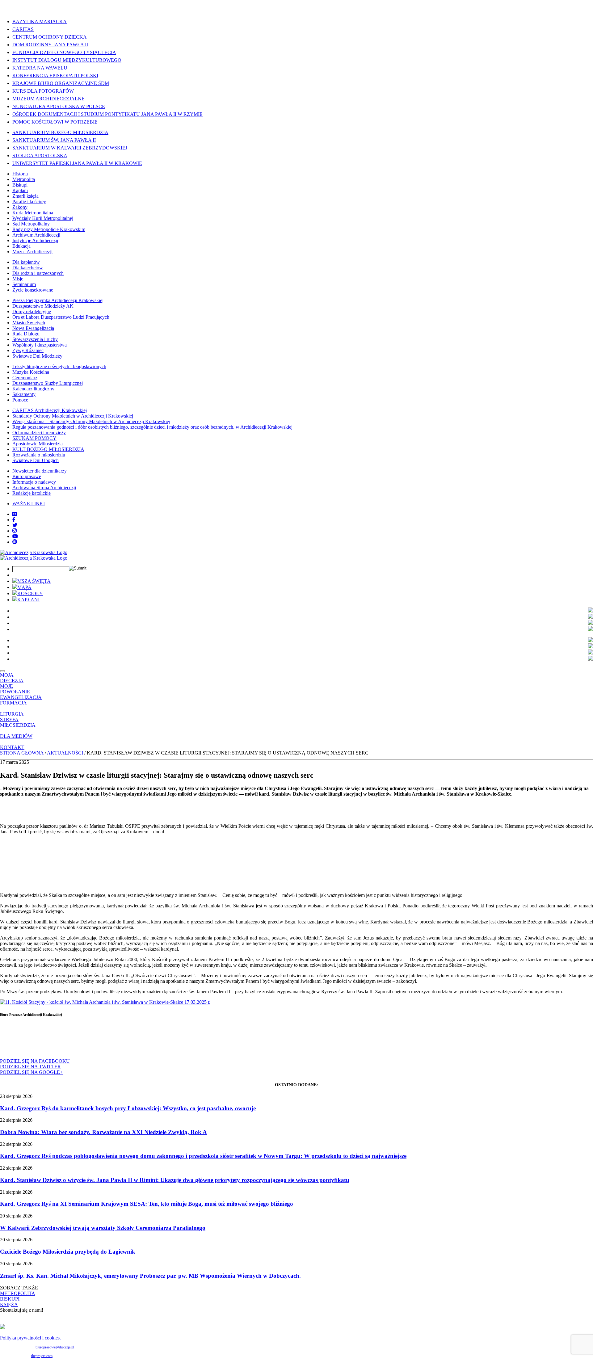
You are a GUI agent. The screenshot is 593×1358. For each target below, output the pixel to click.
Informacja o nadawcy (34, 482)
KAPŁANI (28, 599)
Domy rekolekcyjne (31, 311)
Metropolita (23, 179)
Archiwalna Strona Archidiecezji (44, 487)
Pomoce (20, 399)
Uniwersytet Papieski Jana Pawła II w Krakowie (77, 163)
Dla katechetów (27, 267)
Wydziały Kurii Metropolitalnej (42, 218)
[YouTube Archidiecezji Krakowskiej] (15, 536)
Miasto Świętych (28, 322)
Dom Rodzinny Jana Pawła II (50, 44)
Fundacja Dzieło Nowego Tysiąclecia (64, 52)
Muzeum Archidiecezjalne (48, 98)
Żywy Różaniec (28, 350)
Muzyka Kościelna (30, 372)
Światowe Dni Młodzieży (37, 356)
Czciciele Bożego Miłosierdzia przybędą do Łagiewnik (67, 1251)
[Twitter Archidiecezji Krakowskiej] (14, 525)
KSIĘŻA (9, 1304)
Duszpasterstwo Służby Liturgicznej (47, 383)
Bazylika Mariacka (39, 21)
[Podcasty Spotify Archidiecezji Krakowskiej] (14, 541)
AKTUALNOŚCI (65, 752)
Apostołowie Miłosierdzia (37, 443)
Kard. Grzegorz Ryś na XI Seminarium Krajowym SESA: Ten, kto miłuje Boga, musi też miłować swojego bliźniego (146, 1203)
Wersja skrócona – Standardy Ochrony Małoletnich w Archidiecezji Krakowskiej (91, 421)
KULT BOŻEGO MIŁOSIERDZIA (48, 449)
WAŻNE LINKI (28, 503)
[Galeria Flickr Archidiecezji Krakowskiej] (14, 514)
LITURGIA (12, 714)
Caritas (23, 29)
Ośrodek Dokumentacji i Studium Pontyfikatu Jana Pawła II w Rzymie (107, 114)
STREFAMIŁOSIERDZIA (18, 722)
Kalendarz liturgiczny (33, 388)
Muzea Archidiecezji (32, 251)
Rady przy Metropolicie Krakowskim (48, 229)
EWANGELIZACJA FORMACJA (21, 700)
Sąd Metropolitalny (31, 223)
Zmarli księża (25, 196)
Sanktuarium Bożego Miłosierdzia (60, 132)
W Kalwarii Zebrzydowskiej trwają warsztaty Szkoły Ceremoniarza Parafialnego (102, 1228)
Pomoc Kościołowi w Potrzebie (55, 121)
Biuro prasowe (26, 476)
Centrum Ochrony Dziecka (49, 37)
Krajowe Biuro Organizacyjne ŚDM (60, 83)
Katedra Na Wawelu (39, 67)
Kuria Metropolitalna (32, 212)
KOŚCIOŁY (30, 593)
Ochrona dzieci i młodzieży (39, 432)
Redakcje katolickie (31, 493)
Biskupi (19, 184)
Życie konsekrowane (32, 289)
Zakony (19, 207)
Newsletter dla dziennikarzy (39, 470)
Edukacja (21, 246)
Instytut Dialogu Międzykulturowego (66, 60)
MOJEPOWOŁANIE (15, 688)
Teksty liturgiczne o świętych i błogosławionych (59, 366)
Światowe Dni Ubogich (35, 460)
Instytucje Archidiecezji (35, 240)
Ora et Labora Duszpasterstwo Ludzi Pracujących (60, 317)
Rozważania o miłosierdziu (38, 454)
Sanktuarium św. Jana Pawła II (54, 140)
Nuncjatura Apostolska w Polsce (58, 106)
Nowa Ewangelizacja (33, 328)
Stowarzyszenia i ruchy (35, 339)
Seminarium (24, 284)
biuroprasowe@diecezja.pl (55, 1347)
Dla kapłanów (26, 262)
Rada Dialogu (26, 333)
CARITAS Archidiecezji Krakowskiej (49, 410)
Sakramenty (24, 394)
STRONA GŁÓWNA (22, 752)
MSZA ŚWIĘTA (34, 581)
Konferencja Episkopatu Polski (55, 75)
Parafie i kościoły (29, 201)
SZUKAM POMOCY (34, 438)
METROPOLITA (17, 1293)
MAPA (24, 587)
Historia (20, 173)
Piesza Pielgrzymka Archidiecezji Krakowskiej (57, 300)
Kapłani (20, 190)
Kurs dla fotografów (43, 91)
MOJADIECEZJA (11, 677)
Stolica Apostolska (39, 155)
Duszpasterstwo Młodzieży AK (43, 306)
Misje (17, 278)
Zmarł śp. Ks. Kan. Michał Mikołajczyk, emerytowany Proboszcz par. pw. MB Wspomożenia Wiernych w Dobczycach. (150, 1275)
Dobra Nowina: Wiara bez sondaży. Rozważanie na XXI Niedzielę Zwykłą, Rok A (103, 1132)
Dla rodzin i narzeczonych (38, 273)
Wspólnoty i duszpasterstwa (39, 344)
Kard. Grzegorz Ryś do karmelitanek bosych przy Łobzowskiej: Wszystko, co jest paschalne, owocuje (128, 1108)
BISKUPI (9, 1298)
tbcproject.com (42, 1356)
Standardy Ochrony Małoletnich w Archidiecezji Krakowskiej (72, 415)
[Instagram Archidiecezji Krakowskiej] (14, 530)
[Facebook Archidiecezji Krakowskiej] (13, 519)
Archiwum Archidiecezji (36, 235)
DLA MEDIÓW (16, 736)
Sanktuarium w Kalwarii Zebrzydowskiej (69, 147)
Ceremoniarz (24, 377)
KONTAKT (12, 747)
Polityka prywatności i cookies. (30, 1337)
